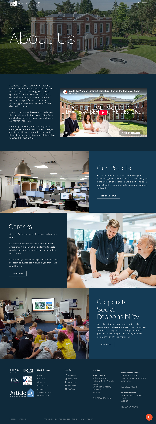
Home (12, 29)
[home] (25, 4)
